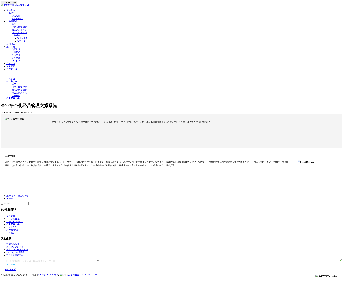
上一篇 (17, 196)
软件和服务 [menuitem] (22, 38)
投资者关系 (11, 69)
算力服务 (16, 16)
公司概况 (16, 49)
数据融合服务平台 (15, 244)
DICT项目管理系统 (15, 252)
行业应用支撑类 (19, 32)
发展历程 (16, 52)
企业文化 (16, 55)
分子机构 (16, 61)
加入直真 (10, 66)
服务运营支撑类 (19, 30)
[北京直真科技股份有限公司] (171, 5)
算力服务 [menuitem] (21, 41)
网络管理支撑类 (19, 27)
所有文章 (10, 216)
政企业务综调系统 (15, 255)
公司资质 (16, 58)
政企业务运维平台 (15, 247)
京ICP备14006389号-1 (48, 275)
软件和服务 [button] (11, 21)
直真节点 (10, 63)
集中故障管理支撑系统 (17, 249)
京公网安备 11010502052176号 (82, 275)
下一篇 (11, 198)
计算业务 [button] (10, 13)
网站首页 (10, 10)
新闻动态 (10, 44)
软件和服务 (17, 18)
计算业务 (16, 95)
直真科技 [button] (10, 47)
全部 (14, 24)
